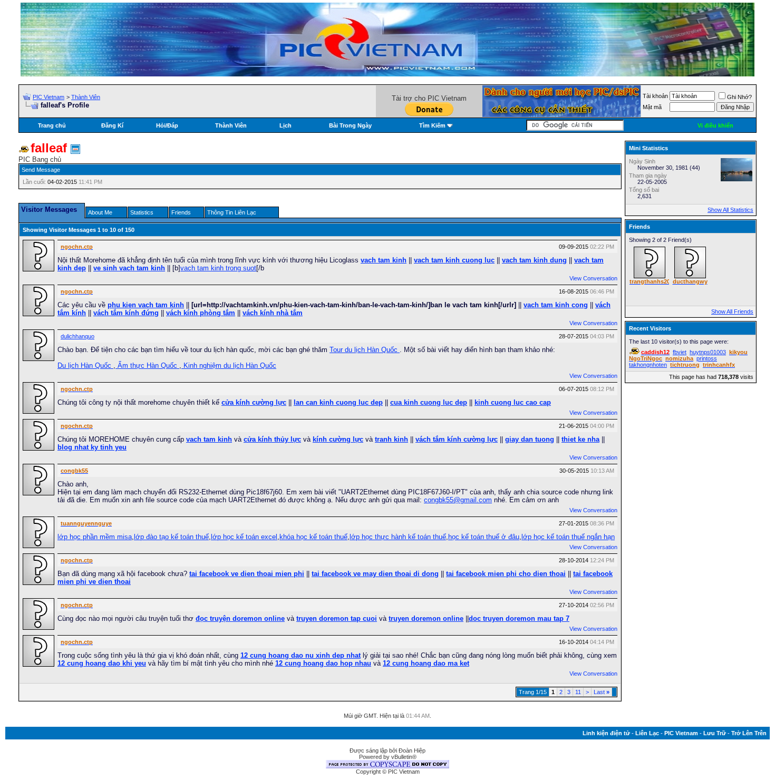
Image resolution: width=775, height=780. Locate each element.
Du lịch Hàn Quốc (85, 365)
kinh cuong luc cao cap (512, 402)
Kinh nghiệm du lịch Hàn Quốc (228, 365)
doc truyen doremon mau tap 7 (519, 618)
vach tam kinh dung (534, 260)
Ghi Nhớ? (739, 97)
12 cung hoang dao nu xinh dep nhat (300, 655)
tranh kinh (391, 439)
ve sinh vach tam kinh (129, 268)
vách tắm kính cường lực (456, 439)
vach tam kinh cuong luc (454, 260)
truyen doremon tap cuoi (336, 618)
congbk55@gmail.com (458, 500)
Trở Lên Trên (749, 733)
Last (601, 692)
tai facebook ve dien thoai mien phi (246, 574)
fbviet (679, 352)
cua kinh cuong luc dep (428, 402)
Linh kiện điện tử (606, 733)
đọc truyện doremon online (240, 618)
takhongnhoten (648, 365)
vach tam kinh (383, 260)
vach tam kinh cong (556, 305)
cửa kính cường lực (253, 402)
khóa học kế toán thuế (313, 537)
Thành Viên (85, 97)
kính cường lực (338, 439)
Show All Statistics (730, 210)
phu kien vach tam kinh (146, 305)
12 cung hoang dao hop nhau (323, 663)
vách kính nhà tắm (273, 313)
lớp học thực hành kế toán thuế (398, 537)
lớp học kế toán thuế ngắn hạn (568, 537)
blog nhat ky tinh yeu (92, 447)
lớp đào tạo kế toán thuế (171, 537)
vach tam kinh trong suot (218, 268)
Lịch (285, 125)
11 (578, 692)
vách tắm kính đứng (126, 313)
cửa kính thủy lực (272, 439)
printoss (706, 358)
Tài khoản (655, 96)
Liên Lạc (647, 733)
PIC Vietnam (48, 97)
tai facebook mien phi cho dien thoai (506, 574)
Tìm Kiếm (432, 125)
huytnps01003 (708, 352)
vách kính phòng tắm (200, 313)
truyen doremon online (426, 618)
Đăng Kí (112, 125)
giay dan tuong (529, 439)
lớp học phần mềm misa (94, 537)
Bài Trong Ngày (350, 125)
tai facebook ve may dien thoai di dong (375, 574)
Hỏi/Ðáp (167, 125)
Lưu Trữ (714, 733)
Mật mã (652, 107)
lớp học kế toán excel (244, 537)
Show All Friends (732, 311)
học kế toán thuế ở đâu (483, 537)
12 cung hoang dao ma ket (426, 663)
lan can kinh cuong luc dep (338, 402)
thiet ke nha (580, 439)
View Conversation (593, 278)
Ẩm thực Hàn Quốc (147, 365)
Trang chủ (52, 125)
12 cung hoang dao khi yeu (101, 663)
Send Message (41, 170)
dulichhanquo (77, 336)
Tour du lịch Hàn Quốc (365, 350)
